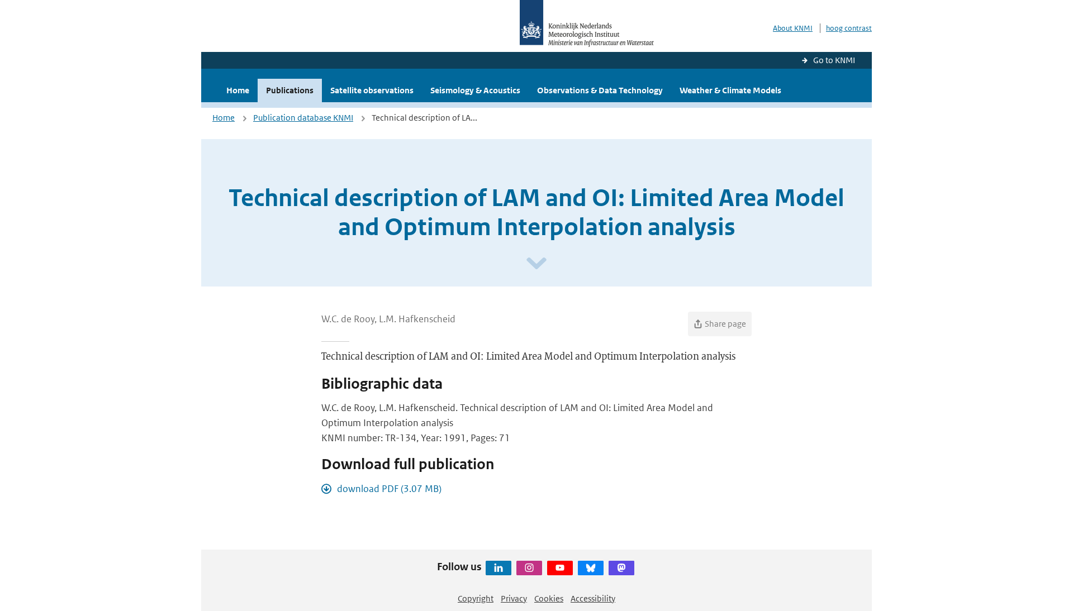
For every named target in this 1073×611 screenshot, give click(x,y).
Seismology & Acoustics (475, 90)
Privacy (514, 598)
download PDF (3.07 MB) (389, 489)
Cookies (548, 598)
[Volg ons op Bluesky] (591, 568)
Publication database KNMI (303, 117)
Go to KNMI (834, 60)
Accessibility (593, 598)
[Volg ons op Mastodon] (621, 568)
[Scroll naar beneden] (536, 264)
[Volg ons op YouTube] (560, 568)
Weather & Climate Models (730, 90)
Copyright (475, 598)
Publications (290, 90)
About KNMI (793, 28)
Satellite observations (372, 90)
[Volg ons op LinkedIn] (498, 568)
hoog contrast (849, 28)
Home (237, 90)
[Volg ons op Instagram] (529, 568)
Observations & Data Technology (600, 90)
